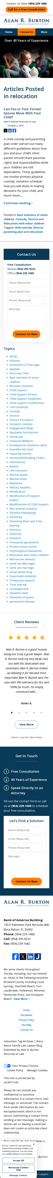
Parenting (16, 517)
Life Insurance (18, 470)
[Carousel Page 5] (41, 712)
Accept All (18, 1160)
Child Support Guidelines (25, 398)
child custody (23, 227)
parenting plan (13, 232)
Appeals (15, 369)
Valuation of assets (22, 597)
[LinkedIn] (30, 956)
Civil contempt (19, 407)
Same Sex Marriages (22, 563)
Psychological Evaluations (26, 551)
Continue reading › (18, 203)
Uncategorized (19, 589)
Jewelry (14, 466)
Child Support (18, 390)
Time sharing (18, 584)
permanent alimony (22, 601)
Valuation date (19, 593)
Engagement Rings (21, 428)
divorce (38, 227)
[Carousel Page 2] (19, 712)
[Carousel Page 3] (26, 712)
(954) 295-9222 (21, 939)
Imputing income (20, 453)
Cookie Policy (15, 1070)
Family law (16, 436)
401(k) (13, 356)
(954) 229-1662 (20, 944)
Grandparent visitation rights (28, 445)
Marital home (18, 479)
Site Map (26, 1025)
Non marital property (23, 508)
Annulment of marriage (24, 364)
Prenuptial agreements (24, 542)
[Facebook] (15, 956)
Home (8, 32)
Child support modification (27, 403)
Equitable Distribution (24, 432)
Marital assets (19, 474)
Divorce (33, 219)
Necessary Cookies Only (18, 1168)
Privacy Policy (26, 1020)
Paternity (15, 534)
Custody (21, 219)
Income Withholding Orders (27, 458)
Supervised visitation (23, 576)
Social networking (21, 572)
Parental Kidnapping (23, 512)
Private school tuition (23, 546)
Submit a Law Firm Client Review (26, 737)
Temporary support (22, 580)
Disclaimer (26, 1015)
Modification (17, 491)
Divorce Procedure (21, 420)
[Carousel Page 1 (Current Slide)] (11, 712)
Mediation (16, 483)
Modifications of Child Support (29, 504)
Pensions (15, 538)
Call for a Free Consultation (26, 9)
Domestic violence (21, 424)
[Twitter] (23, 956)
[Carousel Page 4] (34, 712)
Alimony (15, 360)
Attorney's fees (19, 373)
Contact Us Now (26, 334)
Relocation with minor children (24, 223)
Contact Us (26, 32)
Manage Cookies (37, 1070)
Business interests (21, 386)
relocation (36, 232)
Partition (15, 529)
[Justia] (37, 956)
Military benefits (20, 487)
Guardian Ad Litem (21, 449)
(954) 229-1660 (25, 934)
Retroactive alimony (22, 559)
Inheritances (17, 462)
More (44, 32)
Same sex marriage (22, 567)
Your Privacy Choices (25, 1065)
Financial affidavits (21, 441)
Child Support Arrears (23, 394)
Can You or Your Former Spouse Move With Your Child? (23, 113)
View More (26, 724)
